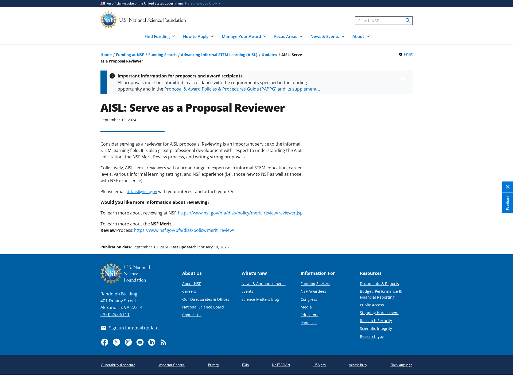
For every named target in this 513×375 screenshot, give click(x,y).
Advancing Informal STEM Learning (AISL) (219, 54)
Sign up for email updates (135, 328)
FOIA (245, 364)
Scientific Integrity (376, 328)
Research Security (376, 320)
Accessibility (358, 364)
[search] (408, 20)
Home (106, 54)
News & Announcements (264, 283)
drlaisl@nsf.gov (142, 191)
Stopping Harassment (379, 312)
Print (408, 54)
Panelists (309, 322)
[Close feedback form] (507, 187)
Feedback (507, 203)
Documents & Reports (379, 283)
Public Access (372, 304)
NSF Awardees (313, 291)
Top (501, 227)
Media (306, 307)
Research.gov (372, 336)
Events (247, 291)
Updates (269, 54)
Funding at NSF (130, 54)
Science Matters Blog (260, 299)
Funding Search (162, 54)
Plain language (401, 364)
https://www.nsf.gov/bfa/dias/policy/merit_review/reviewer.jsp (240, 213)
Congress (309, 299)
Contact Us (191, 314)
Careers (189, 291)
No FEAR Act (281, 364)
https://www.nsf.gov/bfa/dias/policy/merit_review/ (184, 230)
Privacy (213, 364)
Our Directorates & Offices (205, 299)
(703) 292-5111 (115, 314)
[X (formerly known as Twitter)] (116, 342)
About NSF (191, 283)
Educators (309, 314)
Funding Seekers (315, 283)
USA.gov (319, 364)
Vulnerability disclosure (118, 364)
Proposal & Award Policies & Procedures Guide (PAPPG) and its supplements (241, 89)
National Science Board (203, 307)
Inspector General (171, 364)
